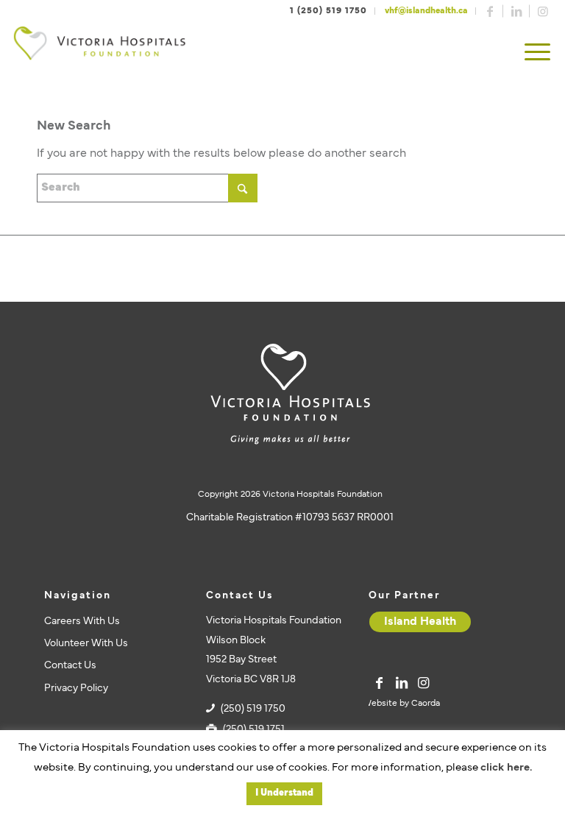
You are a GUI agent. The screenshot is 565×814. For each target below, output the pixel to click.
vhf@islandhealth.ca (426, 11)
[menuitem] (537, 53)
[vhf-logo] (99, 53)
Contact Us (70, 665)
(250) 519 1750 (253, 709)
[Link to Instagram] (543, 11)
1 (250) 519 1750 (328, 11)
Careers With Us (82, 621)
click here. (506, 768)
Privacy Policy (76, 688)
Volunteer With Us (86, 643)
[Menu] (537, 53)
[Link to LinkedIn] (516, 11)
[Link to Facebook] (490, 11)
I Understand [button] (284, 793)
